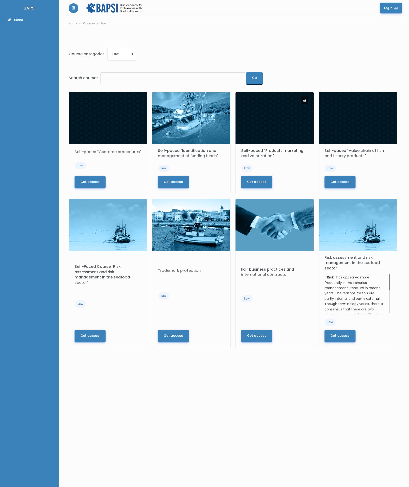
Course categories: (87, 54)
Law (104, 23)
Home (73, 23)
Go (254, 78)
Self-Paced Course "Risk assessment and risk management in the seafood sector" (102, 274)
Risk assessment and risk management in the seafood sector (352, 263)
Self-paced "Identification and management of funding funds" (188, 153)
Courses (89, 23)
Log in (388, 8)
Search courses (83, 78)
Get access (90, 182)
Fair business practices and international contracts (267, 272)
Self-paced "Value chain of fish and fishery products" (354, 153)
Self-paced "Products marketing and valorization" (272, 153)
